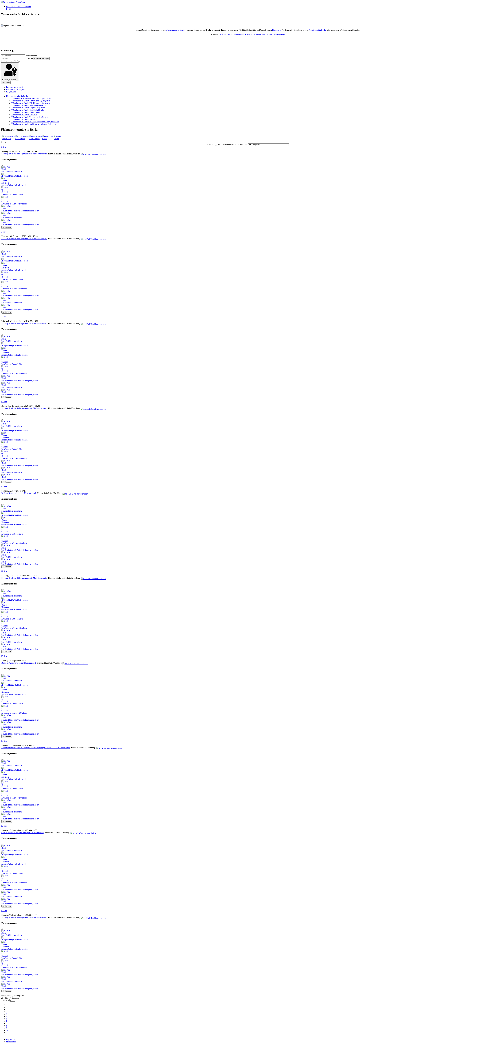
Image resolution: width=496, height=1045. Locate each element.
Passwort (29, 58)
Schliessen (6, 227)
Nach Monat (20, 139)
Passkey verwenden (9, 80)
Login (8, 9)
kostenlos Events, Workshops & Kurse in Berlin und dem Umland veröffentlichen (252, 34)
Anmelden (6, 82)
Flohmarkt (276, 30)
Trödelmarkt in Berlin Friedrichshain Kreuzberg (30, 103)
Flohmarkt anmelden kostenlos (18, 6)
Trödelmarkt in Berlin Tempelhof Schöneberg (29, 117)
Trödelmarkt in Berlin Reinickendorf (26, 112)
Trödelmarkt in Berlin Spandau (24, 119)
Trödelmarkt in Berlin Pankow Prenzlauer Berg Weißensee (35, 122)
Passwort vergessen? (14, 87)
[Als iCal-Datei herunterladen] (93, 154)
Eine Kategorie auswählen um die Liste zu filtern (227, 144)
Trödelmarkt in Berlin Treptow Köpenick (28, 108)
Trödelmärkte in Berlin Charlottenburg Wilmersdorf (32, 98)
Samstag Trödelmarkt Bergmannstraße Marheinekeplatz (24, 154)
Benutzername (31, 56)
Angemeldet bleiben (12, 61)
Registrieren (11, 92)
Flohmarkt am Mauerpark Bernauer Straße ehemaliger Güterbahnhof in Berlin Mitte (35, 748)
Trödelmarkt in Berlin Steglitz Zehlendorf (28, 110)
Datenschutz (11, 1042)
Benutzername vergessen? (16, 89)
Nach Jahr (6, 139)
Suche (56, 139)
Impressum (10, 1039)
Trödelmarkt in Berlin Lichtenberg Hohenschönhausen (33, 124)
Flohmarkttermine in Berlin (17, 96)
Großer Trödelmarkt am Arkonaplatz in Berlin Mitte (22, 832)
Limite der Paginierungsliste (12, 995)
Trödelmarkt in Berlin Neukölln (24, 115)
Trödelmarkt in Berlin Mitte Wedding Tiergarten (30, 101)
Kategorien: (6, 142)
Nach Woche (34, 139)
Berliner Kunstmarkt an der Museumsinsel (18, 493)
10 (7, 1030)
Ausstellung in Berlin (317, 30)
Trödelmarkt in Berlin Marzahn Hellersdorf (28, 105)
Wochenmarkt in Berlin (175, 30)
